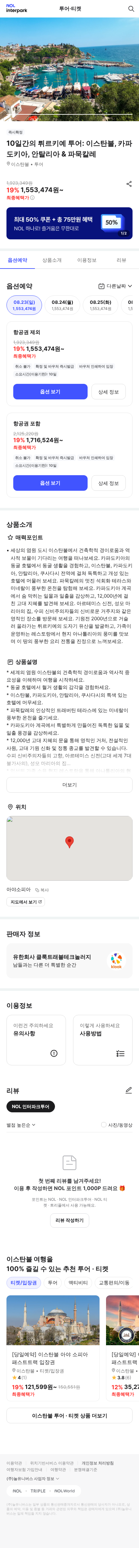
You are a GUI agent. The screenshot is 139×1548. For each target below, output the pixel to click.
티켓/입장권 (24, 1282)
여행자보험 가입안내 (24, 1469)
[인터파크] (14, 8)
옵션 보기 (50, 391)
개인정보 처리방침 (98, 1463)
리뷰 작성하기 (70, 1220)
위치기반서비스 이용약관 (52, 1463)
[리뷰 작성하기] (129, 1091)
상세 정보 (108, 392)
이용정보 (87, 260)
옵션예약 (17, 260)
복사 (44, 889)
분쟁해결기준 (85, 1469)
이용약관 (14, 1463)
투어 (53, 1282)
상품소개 (52, 260)
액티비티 (78, 1282)
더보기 (69, 785)
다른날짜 (116, 286)
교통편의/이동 (114, 1282)
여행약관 (58, 1469)
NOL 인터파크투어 (30, 1106)
